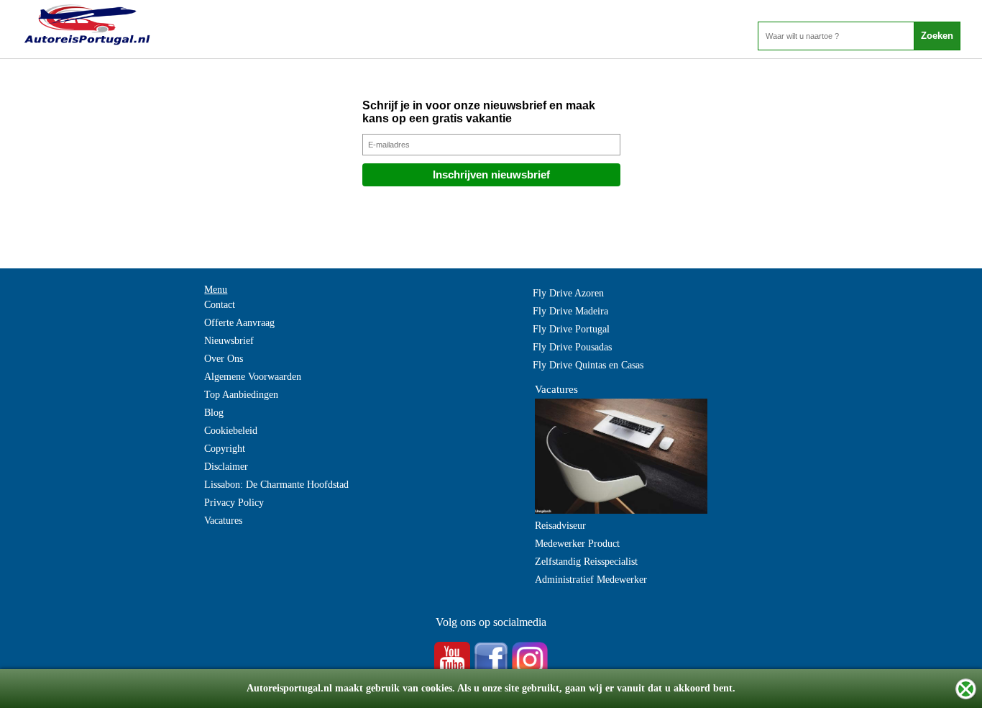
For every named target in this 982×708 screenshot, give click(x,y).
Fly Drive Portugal (571, 329)
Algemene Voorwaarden (252, 376)
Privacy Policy (234, 502)
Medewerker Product (577, 543)
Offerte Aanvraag (239, 322)
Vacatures (223, 520)
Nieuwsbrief (229, 340)
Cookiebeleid (230, 430)
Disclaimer (226, 466)
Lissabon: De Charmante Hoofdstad (276, 484)
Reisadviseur (560, 525)
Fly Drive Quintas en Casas (588, 365)
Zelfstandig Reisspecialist (586, 561)
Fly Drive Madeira (570, 311)
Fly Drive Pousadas (572, 347)
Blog (214, 412)
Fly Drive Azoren (568, 293)
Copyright (224, 448)
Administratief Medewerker (591, 579)
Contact (219, 304)
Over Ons (223, 358)
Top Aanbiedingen (241, 394)
